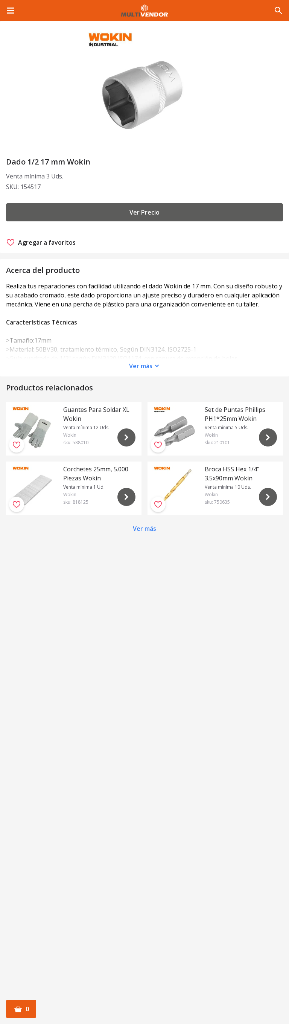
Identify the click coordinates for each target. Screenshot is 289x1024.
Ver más (140, 366)
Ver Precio (144, 212)
